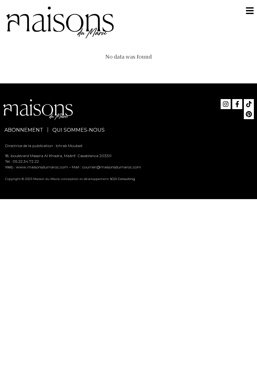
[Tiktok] (249, 104)
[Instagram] (226, 104)
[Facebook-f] (237, 104)
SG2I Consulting (122, 179)
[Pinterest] (249, 114)
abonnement (23, 130)
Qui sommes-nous (78, 130)
